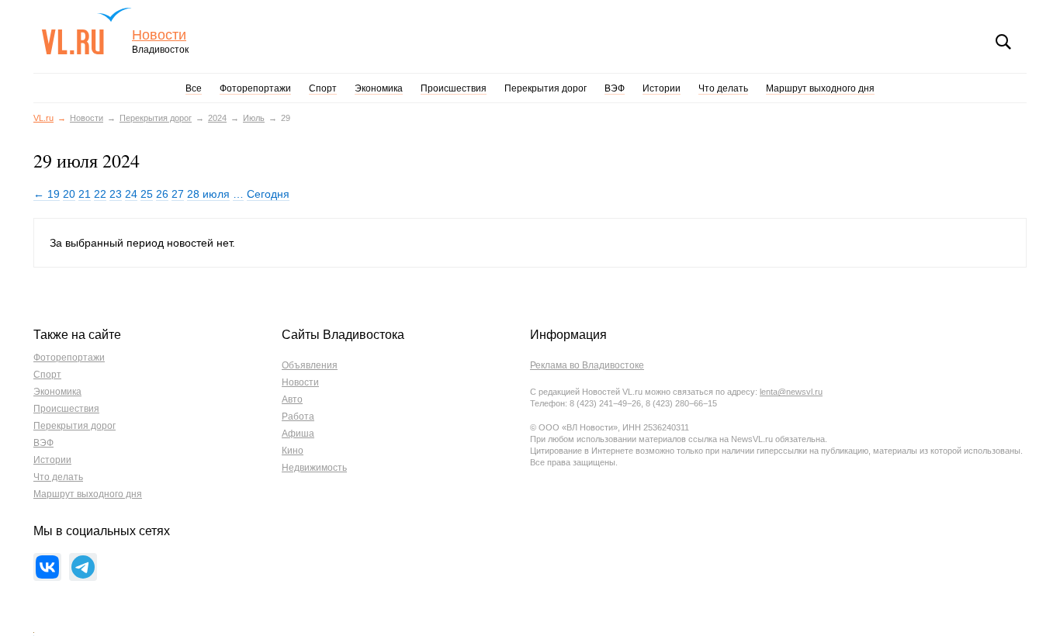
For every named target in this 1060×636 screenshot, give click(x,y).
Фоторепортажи (255, 88)
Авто (292, 399)
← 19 (46, 194)
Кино (292, 450)
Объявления (310, 365)
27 (177, 194)
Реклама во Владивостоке (587, 365)
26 (162, 194)
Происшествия (454, 88)
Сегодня (268, 194)
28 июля (208, 194)
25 (146, 194)
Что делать (723, 88)
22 (100, 194)
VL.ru (86, 31)
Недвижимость (314, 467)
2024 (217, 118)
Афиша (298, 433)
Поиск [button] (1003, 41)
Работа (298, 416)
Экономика (379, 88)
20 (69, 194)
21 (84, 194)
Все (193, 88)
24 (131, 194)
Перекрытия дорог (545, 88)
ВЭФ (614, 88)
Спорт (323, 88)
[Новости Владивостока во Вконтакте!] (47, 567)
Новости (159, 35)
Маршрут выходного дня (820, 88)
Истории (662, 88)
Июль (254, 118)
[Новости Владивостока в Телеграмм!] (83, 567)
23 (115, 194)
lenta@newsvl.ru (791, 391)
